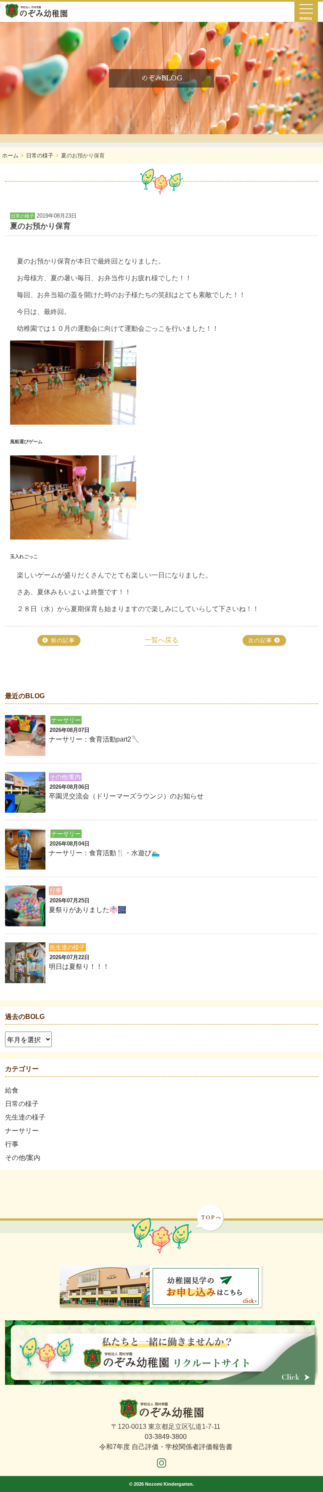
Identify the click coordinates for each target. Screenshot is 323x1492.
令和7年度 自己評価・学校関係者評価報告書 (166, 1446)
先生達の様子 (25, 1117)
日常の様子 (22, 1103)
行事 (12, 1144)
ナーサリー (22, 1130)
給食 (12, 1090)
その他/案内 (22, 1157)
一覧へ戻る (161, 640)
